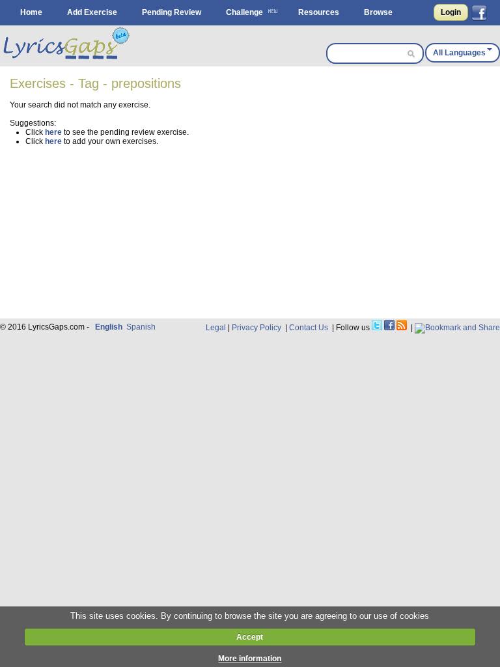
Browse (378, 12)
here (53, 132)
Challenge (244, 12)
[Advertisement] (254, 227)
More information (249, 658)
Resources (318, 12)
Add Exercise (92, 12)
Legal (216, 327)
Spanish (141, 327)
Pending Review (171, 12)
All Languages (459, 52)
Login (451, 12)
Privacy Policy (256, 327)
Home (31, 12)
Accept (249, 637)
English (108, 327)
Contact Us (308, 327)
